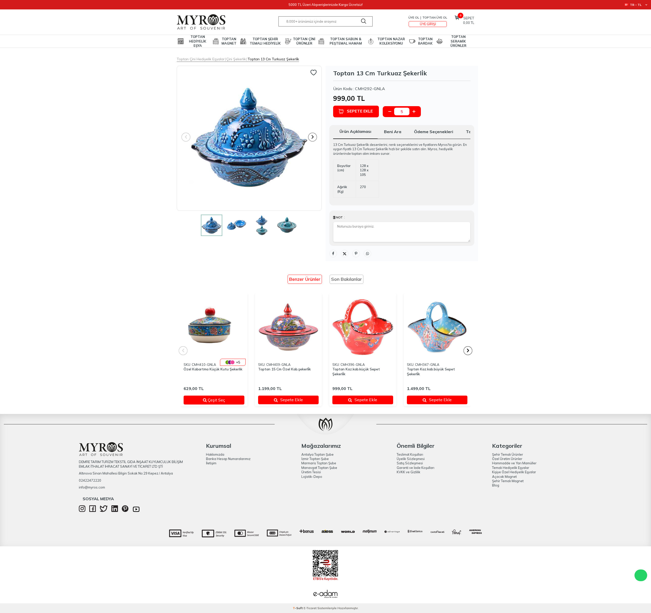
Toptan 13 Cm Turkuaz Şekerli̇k (273, 59)
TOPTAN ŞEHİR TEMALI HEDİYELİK (265, 41)
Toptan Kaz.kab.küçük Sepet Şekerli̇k (356, 371)
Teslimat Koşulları (410, 454)
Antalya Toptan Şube (317, 454)
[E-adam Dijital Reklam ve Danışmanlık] (325, 594)
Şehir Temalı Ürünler (507, 454)
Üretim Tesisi (311, 472)
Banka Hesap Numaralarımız (228, 459)
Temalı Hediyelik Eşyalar (510, 468)
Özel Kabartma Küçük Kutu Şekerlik (213, 369)
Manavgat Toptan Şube (319, 468)
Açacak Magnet (504, 477)
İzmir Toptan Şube (315, 459)
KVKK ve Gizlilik (408, 472)
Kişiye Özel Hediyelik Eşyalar (514, 472)
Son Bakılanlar (346, 279)
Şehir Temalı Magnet (508, 481)
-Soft (298, 608)
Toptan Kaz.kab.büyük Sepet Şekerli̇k (431, 371)
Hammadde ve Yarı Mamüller (514, 463)
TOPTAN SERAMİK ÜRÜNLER (458, 41)
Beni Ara (392, 131)
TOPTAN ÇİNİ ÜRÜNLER (304, 41)
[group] (249, 138)
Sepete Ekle (360, 111)
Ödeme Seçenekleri (433, 131)
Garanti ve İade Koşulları (415, 468)
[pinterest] (125, 511)
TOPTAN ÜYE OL (434, 17)
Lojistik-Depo (311, 477)
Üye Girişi (428, 24)
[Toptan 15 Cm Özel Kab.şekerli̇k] (288, 327)
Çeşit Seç (222, 399)
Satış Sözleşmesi (410, 463)
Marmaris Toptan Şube (318, 463)
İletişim (211, 463)
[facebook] (92, 511)
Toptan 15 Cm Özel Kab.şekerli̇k (284, 369)
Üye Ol (413, 17)
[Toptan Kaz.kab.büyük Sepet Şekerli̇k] (437, 327)
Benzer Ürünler (304, 279)
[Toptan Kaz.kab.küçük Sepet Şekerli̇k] (362, 327)
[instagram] (82, 511)
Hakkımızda (215, 454)
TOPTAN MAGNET (228, 41)
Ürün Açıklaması (355, 131)
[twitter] (104, 511)
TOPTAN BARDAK (425, 41)
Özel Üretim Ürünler (507, 459)
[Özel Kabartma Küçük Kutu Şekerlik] (214, 327)
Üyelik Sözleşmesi (411, 459)
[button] (312, 137)
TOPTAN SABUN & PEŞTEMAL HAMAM (346, 41)
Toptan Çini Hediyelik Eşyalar (201, 59)
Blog (495, 485)
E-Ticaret (310, 608)
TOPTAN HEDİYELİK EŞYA (197, 41)
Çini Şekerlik (236, 59)
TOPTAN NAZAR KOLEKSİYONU (391, 41)
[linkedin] (114, 511)
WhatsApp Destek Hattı (640, 575)
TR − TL (636, 5)
